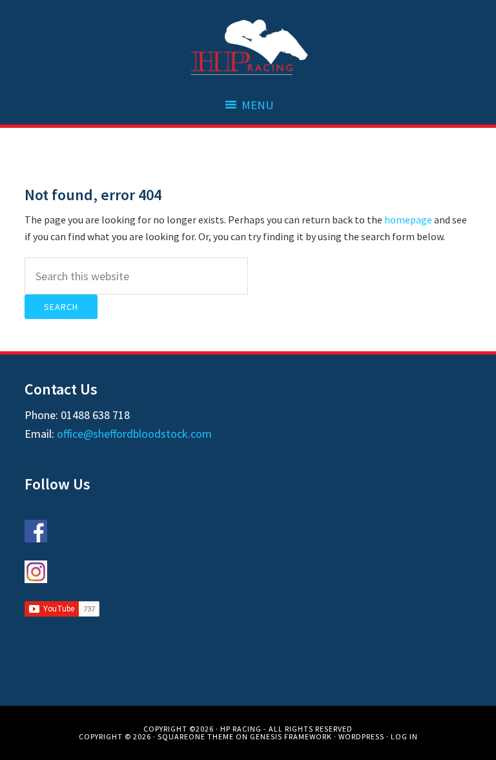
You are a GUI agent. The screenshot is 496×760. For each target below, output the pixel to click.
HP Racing (248, 48)
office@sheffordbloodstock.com (134, 433)
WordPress (361, 736)
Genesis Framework (291, 736)
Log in (404, 736)
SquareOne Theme (196, 736)
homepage (408, 219)
